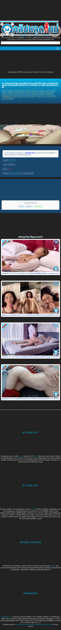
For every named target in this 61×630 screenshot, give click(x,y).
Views (4, 164)
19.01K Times (11, 164)
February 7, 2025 (29, 173)
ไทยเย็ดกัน (17, 91)
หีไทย (42, 91)
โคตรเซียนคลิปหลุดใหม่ (15, 173)
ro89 (48, 96)
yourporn (33, 96)
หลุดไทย (47, 91)
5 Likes (5, 169)
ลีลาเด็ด (10, 93)
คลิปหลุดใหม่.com (6, 617)
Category (5, 160)
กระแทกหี (27, 96)
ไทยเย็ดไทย (10, 91)
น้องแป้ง (28, 93)
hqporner (54, 96)
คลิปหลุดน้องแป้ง (6, 96)
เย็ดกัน (32, 91)
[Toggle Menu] (57, 48)
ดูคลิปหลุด (35, 93)
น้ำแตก (15, 93)
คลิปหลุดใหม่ (50, 93)
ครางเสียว (20, 96)
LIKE (11, 169)
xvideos (39, 96)
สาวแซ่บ (4, 93)
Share (22, 206)
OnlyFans (52, 566)
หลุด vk (52, 91)
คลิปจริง (14, 96)
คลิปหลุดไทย (42, 93)
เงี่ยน (37, 91)
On (23, 173)
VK (10, 160)
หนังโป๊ (33, 509)
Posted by (5, 173)
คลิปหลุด (13, 160)
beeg (4, 98)
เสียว (23, 91)
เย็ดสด (27, 91)
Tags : (4, 91)
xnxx (44, 96)
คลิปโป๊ (35, 456)
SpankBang (10, 98)
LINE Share (38, 206)
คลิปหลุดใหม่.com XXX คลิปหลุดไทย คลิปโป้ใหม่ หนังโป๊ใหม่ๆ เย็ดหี (33, 624)
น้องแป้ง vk (22, 93)
